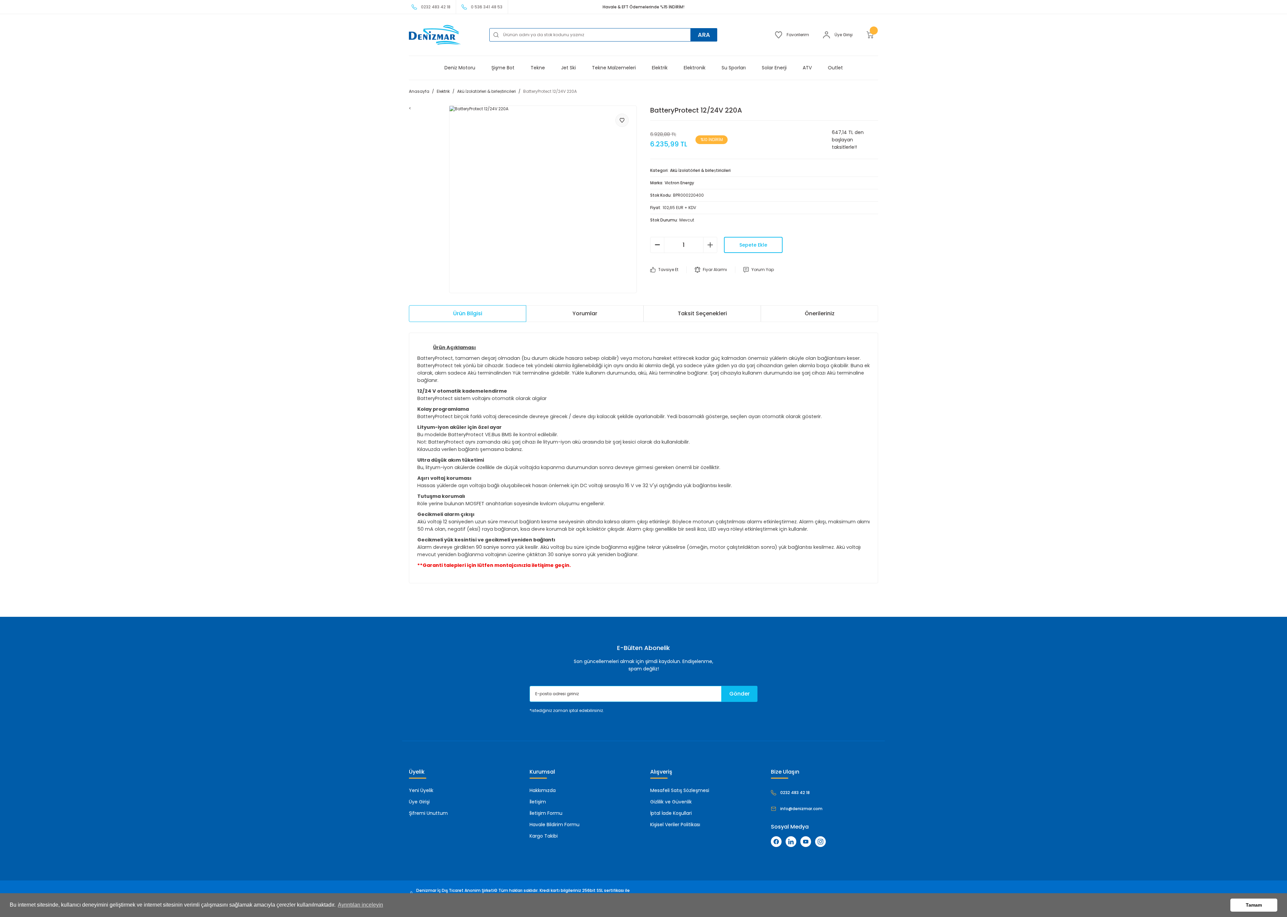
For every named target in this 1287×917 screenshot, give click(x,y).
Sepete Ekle (753, 245)
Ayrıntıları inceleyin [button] (360, 905)
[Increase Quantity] (710, 245)
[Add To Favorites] (622, 120)
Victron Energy (679, 183)
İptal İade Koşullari (671, 813)
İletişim (538, 801)
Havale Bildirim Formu (554, 824)
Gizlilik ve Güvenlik (671, 801)
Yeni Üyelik (421, 790)
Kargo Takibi (544, 836)
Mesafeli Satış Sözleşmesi (679, 790)
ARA (704, 34)
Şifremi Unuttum (428, 813)
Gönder (739, 694)
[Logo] (435, 35)
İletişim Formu (546, 813)
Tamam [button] (1254, 905)
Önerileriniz (820, 313)
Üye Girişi (419, 801)
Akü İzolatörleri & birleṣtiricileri (700, 170)
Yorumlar (584, 313)
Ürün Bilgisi (467, 313)
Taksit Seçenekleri (702, 313)
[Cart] (872, 35)
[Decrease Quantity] (657, 245)
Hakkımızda (543, 790)
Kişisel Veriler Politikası (675, 824)
